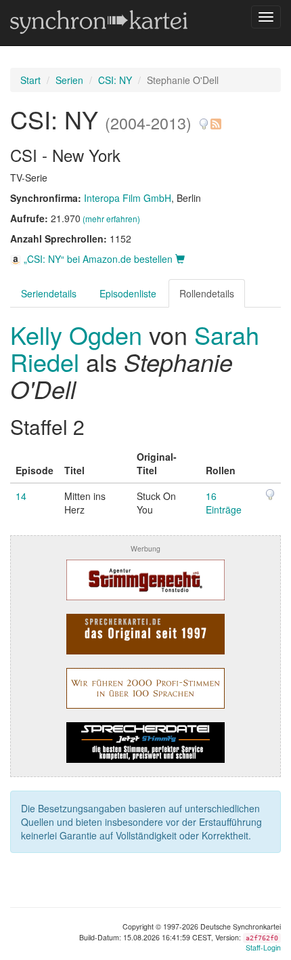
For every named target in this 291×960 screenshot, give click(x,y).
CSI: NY (115, 80)
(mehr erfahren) (111, 218)
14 (21, 496)
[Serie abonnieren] (215, 119)
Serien (69, 80)
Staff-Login (263, 947)
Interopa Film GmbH (127, 198)
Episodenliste (127, 293)
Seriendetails (48, 293)
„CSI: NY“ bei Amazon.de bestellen (98, 259)
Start (30, 80)
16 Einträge (224, 502)
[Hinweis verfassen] (203, 119)
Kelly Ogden (79, 334)
